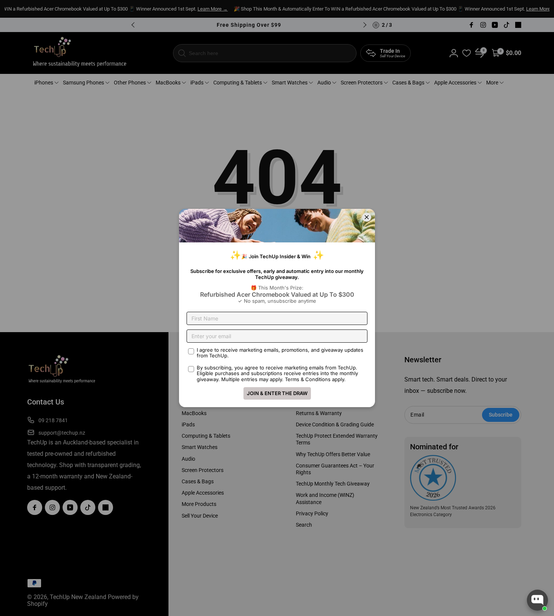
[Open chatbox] (537, 600)
